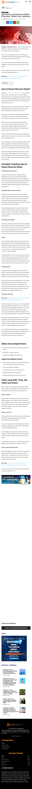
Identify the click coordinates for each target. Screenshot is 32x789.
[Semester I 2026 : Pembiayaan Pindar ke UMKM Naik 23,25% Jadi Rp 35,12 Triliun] (22, 692)
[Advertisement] (16, 553)
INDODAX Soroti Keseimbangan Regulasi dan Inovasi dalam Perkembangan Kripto (10, 671)
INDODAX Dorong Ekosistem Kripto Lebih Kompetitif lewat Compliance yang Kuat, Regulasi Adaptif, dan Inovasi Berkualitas (10, 682)
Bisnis (6, 12)
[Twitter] (11, 22)
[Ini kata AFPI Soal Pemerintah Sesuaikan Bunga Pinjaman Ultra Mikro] (22, 701)
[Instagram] (15, 736)
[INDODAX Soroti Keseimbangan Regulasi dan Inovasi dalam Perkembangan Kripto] (22, 672)
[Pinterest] (14, 22)
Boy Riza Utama (6, 19)
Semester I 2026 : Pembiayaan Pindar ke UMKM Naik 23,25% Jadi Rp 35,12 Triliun (10, 692)
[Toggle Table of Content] (10, 83)
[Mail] (17, 736)
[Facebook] (7, 22)
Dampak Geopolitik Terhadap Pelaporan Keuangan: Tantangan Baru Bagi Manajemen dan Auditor (11, 710)
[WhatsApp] (17, 22)
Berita (3, 12)
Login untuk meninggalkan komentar (16, 628)
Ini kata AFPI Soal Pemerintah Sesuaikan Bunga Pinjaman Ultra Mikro (9, 700)
